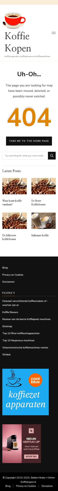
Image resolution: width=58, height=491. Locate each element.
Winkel (6, 354)
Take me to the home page (29, 141)
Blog (5, 267)
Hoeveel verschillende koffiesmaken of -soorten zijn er (25, 303)
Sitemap (7, 326)
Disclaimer (8, 282)
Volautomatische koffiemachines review (25, 347)
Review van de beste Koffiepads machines (26, 319)
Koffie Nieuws (10, 312)
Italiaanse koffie (40, 235)
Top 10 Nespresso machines (18, 340)
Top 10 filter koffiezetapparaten (21, 333)
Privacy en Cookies (12, 275)
